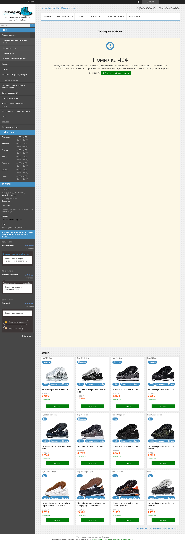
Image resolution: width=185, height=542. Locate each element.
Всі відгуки (26, 336)
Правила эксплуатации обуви (14, 74)
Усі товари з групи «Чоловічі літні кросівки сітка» (156, 528)
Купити (57, 406)
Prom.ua (105, 537)
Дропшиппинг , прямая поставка (16, 111)
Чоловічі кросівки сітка (13, 313)
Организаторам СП (10, 93)
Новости (5, 64)
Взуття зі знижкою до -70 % (15, 58)
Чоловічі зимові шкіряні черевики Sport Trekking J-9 (15, 259)
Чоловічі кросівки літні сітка (55, 389)
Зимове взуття (9, 48)
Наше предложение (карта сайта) (13, 104)
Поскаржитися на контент (101, 539)
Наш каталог (63, 16)
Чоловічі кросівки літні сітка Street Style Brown (125, 504)
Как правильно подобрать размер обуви (13, 86)
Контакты (95, 16)
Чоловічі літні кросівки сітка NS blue (56, 447)
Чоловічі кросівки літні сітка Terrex (161, 447)
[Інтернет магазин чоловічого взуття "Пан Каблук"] (17, 11)
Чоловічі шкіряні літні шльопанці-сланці (13, 288)
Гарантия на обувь (10, 80)
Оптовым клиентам (10, 98)
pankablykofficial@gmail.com (13, 227)
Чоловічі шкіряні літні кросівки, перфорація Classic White (56, 504)
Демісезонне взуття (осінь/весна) (15, 41)
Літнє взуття (8, 53)
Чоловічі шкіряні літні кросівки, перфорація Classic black (91, 504)
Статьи (5, 69)
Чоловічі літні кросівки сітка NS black (91, 390)
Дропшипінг (135, 16)
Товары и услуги (9, 35)
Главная (47, 16)
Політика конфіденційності (122, 539)
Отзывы (5, 122)
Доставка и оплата (10, 127)
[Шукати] (32, 25)
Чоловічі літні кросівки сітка (117, 73)
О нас (4, 116)
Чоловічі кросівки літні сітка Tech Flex (161, 504)
